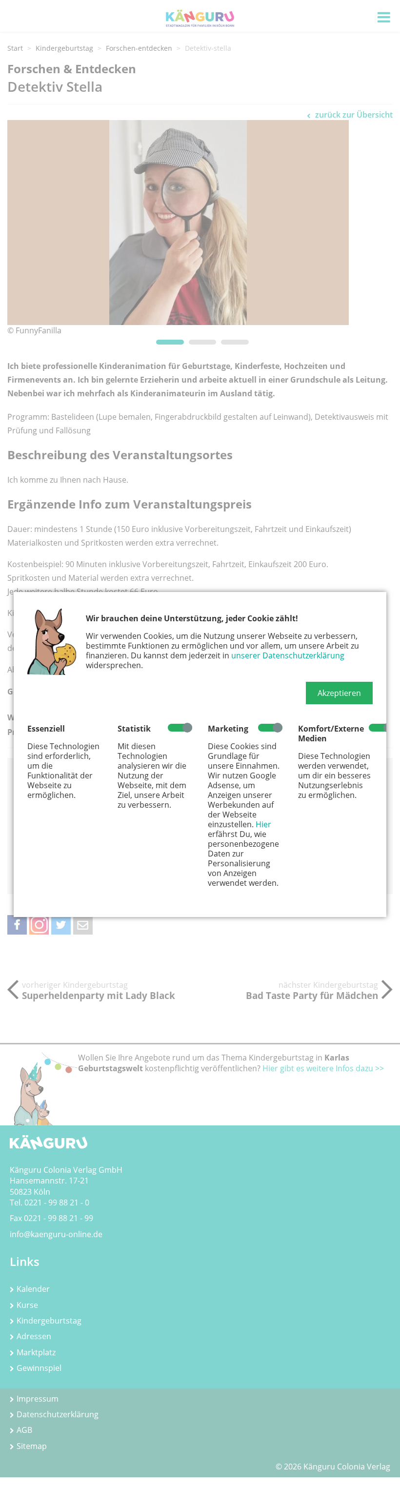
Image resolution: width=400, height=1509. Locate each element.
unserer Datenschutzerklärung (287, 655)
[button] (339, 693)
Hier (263, 824)
